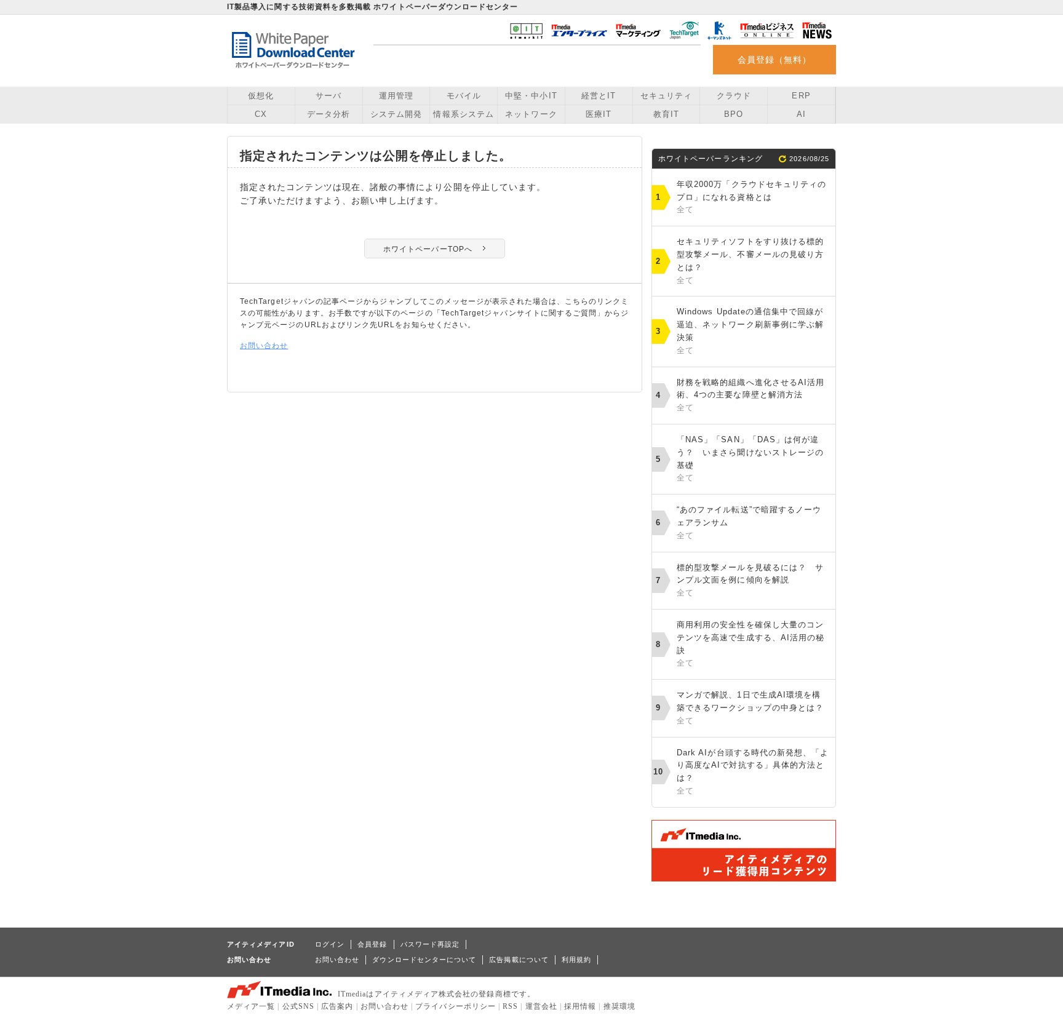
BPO (733, 114)
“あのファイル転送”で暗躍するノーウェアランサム (749, 522)
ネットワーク (531, 114)
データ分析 (328, 114)
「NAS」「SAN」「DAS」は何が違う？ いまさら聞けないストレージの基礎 (750, 458)
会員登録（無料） (775, 60)
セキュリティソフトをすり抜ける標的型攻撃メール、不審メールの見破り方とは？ (750, 260)
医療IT (598, 114)
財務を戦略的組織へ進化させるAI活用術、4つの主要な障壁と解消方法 (750, 395)
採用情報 (580, 1006)
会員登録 (372, 944)
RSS (510, 1006)
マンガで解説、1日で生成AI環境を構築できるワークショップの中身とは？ (750, 707)
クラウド (734, 95)
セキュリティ (666, 95)
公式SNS (298, 1006)
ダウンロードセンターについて (424, 959)
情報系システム (463, 114)
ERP (801, 95)
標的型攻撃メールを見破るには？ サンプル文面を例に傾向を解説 (750, 580)
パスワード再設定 (430, 944)
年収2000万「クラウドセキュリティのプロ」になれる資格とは (751, 197)
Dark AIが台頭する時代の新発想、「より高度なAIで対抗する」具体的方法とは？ (753, 771)
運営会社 (541, 1006)
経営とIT (598, 95)
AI (801, 114)
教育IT (666, 114)
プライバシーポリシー (455, 1006)
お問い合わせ (264, 345)
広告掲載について (519, 959)
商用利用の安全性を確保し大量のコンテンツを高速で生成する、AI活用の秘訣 (750, 643)
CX (261, 114)
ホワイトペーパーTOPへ (427, 249)
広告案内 (337, 1006)
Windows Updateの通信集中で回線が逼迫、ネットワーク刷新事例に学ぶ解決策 (750, 330)
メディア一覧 (251, 1006)
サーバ (328, 95)
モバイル (464, 95)
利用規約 (576, 959)
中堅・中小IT (531, 95)
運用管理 (396, 95)
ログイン (329, 944)
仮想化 (261, 95)
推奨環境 (619, 1006)
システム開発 (396, 114)
